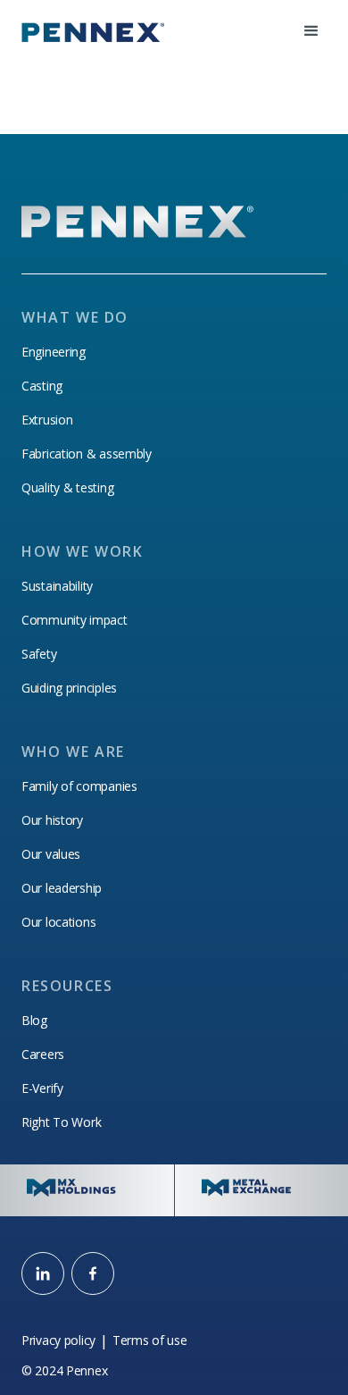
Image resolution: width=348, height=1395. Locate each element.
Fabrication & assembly (86, 454)
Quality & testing (67, 488)
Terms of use (149, 1340)
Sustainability (57, 586)
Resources (66, 986)
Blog (34, 1020)
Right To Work (61, 1122)
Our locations (58, 922)
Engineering (53, 352)
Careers (42, 1054)
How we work (82, 551)
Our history (52, 820)
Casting (41, 386)
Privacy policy (58, 1340)
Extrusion (46, 420)
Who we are (73, 751)
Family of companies (79, 786)
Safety (38, 654)
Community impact (74, 620)
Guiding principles (69, 688)
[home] (92, 31)
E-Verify (42, 1088)
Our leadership (61, 888)
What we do (74, 317)
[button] (311, 31)
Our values (50, 854)
